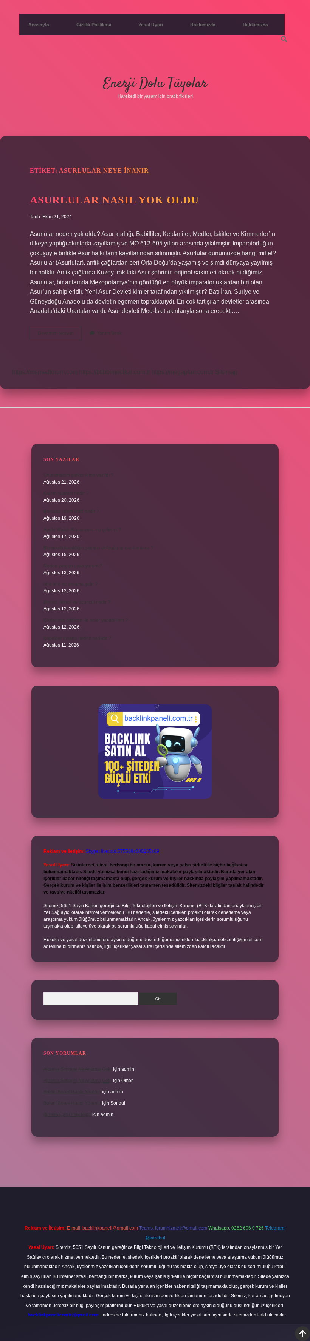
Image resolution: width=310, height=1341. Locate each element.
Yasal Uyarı (150, 25)
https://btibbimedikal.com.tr (114, 372)
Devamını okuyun (60, 335)
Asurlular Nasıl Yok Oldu (114, 200)
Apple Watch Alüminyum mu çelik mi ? (82, 529)
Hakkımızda (202, 25)
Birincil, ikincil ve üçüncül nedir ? (76, 602)
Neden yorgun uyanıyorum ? (72, 566)
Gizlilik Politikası (93, 25)
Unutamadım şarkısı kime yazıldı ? (78, 475)
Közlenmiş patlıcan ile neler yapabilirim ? (85, 620)
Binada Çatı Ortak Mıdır (67, 1114)
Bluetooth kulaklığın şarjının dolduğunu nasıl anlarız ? (98, 547)
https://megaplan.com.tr (183, 372)
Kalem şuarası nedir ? (65, 493)
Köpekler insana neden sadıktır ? (77, 638)
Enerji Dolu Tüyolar (155, 84)
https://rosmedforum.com (45, 372)
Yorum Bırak (109, 333)
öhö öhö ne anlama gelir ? (70, 584)
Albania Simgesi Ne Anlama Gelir (77, 1069)
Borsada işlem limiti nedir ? (71, 511)
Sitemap (226, 372)
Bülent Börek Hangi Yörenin (72, 1091)
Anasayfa (38, 25)
